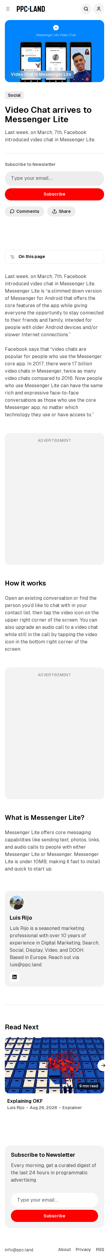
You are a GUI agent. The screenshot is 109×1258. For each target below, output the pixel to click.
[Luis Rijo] (17, 903)
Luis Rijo (21, 917)
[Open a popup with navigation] (7, 8)
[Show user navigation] (98, 8)
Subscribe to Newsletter (30, 164)
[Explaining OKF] (54, 1065)
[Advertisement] (54, 503)
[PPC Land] (31, 9)
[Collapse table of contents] (12, 257)
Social (14, 95)
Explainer (72, 1107)
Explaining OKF (25, 1101)
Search (86, 8)
